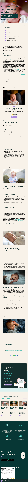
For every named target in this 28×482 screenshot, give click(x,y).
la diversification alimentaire (13, 59)
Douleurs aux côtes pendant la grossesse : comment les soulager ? (14, 411)
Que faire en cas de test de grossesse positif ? (4, 411)
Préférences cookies (7, 480)
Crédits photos (3, 480)
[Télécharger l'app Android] (10, 460)
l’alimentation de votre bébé (20, 220)
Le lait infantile (23, 74)
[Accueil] (13, 1)
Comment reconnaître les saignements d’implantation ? (22, 411)
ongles (8, 155)
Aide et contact (17, 469)
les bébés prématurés (16, 69)
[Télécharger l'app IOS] (4, 460)
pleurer (11, 135)
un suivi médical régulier (17, 219)
